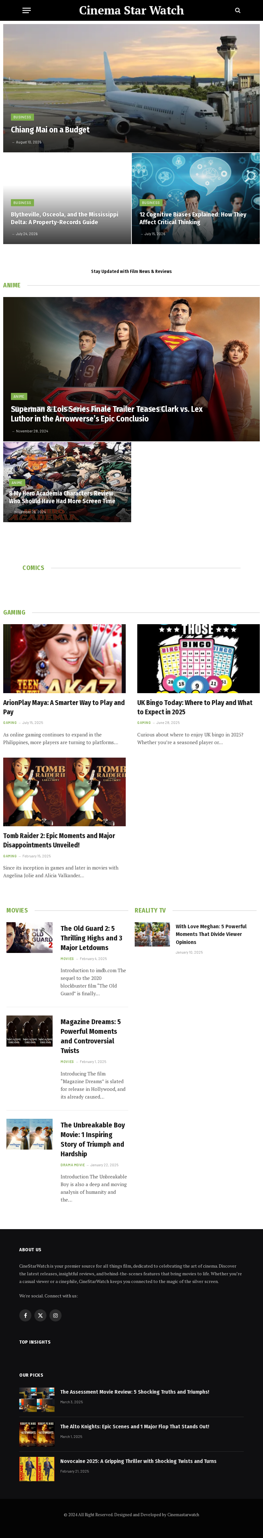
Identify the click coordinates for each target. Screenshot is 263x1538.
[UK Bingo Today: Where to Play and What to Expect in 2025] (198, 658)
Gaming (10, 722)
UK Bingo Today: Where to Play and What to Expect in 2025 (194, 707)
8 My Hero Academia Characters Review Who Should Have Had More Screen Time (62, 497)
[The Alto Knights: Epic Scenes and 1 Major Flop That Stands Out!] (37, 1434)
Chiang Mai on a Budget (50, 130)
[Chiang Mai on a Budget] (131, 88)
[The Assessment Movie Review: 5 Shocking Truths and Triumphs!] (37, 1400)
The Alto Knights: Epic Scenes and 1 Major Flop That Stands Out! (134, 1426)
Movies (67, 958)
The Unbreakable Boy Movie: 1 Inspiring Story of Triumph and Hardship (93, 1139)
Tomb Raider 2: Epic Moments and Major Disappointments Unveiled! (59, 840)
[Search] (237, 10)
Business (22, 117)
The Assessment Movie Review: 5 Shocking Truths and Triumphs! (134, 1392)
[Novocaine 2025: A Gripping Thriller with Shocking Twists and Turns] (37, 1469)
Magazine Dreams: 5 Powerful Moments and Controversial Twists (91, 1036)
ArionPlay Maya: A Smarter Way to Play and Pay (64, 707)
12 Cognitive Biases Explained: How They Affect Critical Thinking (193, 218)
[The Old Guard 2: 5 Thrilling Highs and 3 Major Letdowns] (29, 937)
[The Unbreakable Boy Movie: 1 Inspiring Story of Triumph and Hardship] (29, 1134)
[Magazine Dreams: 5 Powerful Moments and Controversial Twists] (29, 1030)
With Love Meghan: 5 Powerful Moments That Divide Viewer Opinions (211, 934)
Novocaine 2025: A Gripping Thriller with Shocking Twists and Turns (138, 1461)
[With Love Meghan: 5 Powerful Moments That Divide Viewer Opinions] (152, 934)
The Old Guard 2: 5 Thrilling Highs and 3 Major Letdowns (91, 938)
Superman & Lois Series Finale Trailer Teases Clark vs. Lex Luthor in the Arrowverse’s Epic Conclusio (107, 414)
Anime (19, 396)
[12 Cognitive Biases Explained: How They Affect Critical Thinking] (196, 198)
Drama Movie (73, 1165)
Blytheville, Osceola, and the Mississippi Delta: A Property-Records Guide (64, 218)
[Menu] (26, 10)
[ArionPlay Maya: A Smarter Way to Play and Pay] (64, 658)
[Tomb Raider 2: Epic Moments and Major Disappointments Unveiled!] (64, 792)
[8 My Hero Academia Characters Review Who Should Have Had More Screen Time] (67, 482)
